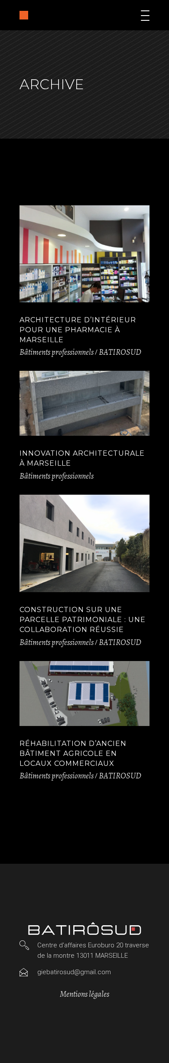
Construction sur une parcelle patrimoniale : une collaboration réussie (83, 620)
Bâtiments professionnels (57, 352)
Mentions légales (84, 994)
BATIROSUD (120, 352)
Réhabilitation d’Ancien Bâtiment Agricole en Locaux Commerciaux (73, 753)
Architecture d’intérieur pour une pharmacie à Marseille (78, 330)
